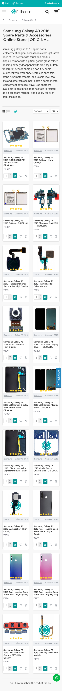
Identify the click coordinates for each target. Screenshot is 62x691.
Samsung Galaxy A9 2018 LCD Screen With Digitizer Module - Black (15, 468)
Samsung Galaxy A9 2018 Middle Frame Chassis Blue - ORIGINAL (46, 468)
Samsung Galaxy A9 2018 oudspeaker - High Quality (15, 529)
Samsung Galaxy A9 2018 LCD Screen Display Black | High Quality (46, 344)
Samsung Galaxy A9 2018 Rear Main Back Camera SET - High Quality (13, 654)
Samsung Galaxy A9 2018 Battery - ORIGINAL (15, 222)
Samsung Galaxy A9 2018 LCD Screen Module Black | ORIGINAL (46, 405)
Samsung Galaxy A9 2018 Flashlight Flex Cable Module (44, 284)
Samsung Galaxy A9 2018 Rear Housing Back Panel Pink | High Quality (46, 592)
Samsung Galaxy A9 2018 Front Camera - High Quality (13, 344)
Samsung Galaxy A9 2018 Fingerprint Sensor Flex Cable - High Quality (15, 284)
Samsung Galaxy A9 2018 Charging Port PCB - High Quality (46, 223)
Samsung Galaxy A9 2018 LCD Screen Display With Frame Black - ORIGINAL (15, 406)
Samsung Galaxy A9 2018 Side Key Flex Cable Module (46, 652)
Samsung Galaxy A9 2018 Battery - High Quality (44, 160)
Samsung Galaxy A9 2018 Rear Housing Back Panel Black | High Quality (46, 530)
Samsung (13, 20)
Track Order (58, 377)
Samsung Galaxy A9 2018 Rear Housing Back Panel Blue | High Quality (15, 592)
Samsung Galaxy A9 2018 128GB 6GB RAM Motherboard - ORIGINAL (14, 161)
